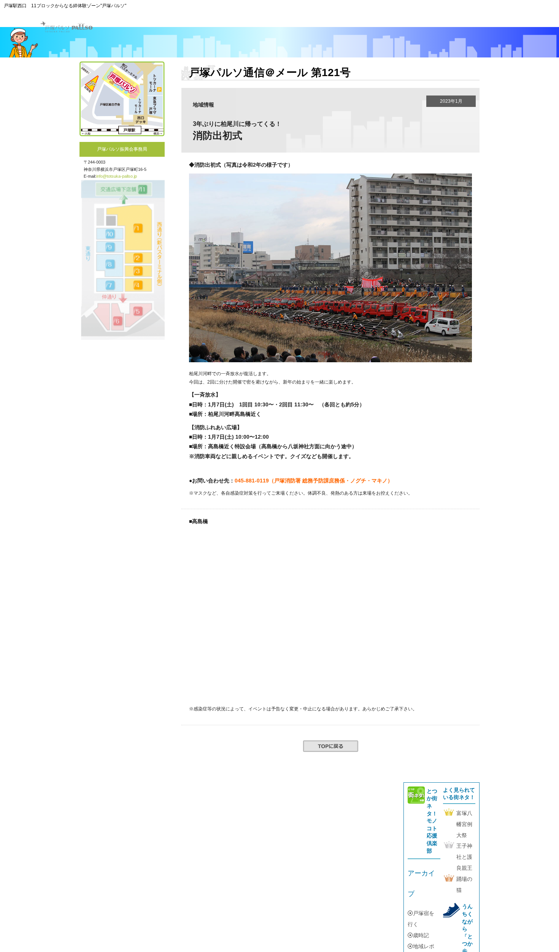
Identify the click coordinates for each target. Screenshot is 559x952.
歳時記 (421, 935)
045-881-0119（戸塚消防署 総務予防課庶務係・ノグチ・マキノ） (314, 481)
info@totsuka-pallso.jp (116, 176)
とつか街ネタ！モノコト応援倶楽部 (432, 821)
